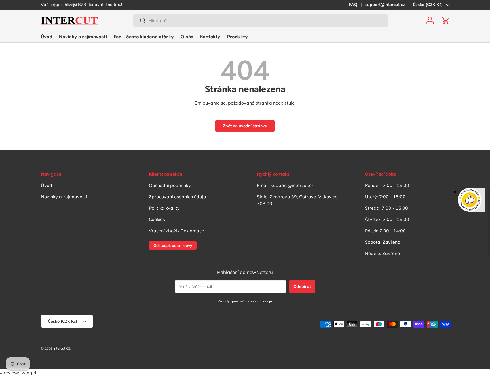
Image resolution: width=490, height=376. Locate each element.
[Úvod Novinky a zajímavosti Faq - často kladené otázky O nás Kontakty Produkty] (144, 36)
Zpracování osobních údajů (177, 196)
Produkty (237, 37)
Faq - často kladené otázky (144, 37)
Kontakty (210, 37)
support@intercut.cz (385, 4)
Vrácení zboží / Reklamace (176, 230)
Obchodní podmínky (170, 185)
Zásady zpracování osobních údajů (245, 301)
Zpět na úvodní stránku (245, 125)
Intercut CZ (61, 348)
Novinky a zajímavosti (83, 37)
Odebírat (302, 286)
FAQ (353, 4)
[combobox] (260, 20)
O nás (187, 37)
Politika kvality (164, 208)
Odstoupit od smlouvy (172, 245)
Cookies (157, 219)
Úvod (46, 37)
